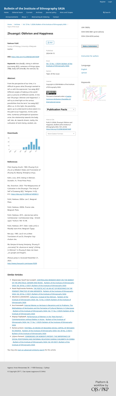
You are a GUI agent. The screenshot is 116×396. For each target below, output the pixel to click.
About (24, 17)
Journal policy (51, 12)
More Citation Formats (55, 134)
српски (84, 73)
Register (102, 2)
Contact (56, 17)
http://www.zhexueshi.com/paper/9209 (22, 263)
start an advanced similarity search (31, 350)
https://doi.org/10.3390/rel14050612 (24, 194)
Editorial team (17, 12)
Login (110, 2)
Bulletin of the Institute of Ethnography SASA (34, 8)
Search (107, 12)
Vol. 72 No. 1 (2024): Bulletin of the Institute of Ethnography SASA (44, 24)
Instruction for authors (90, 56)
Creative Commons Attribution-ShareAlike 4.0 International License (58, 99)
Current (29, 12)
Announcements (12, 17)
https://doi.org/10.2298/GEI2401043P (25, 57)
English (84, 69)
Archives (39, 12)
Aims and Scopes (66, 12)
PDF (51, 43)
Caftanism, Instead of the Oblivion (43, 297)
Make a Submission (90, 46)
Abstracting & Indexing (40, 17)
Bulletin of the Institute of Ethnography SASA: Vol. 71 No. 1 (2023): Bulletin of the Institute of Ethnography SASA (42, 322)
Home (6, 12)
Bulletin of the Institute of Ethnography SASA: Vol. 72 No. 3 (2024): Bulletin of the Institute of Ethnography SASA (41, 300)
